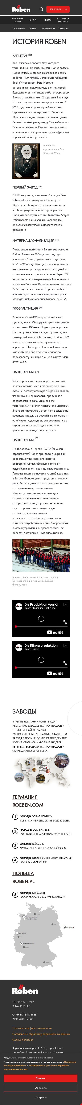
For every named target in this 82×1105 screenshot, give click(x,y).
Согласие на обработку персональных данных (41, 1034)
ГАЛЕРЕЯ (32, 28)
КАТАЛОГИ (63, 28)
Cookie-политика (22, 1040)
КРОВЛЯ (47, 20)
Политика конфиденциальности (32, 1028)
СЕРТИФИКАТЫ (48, 28)
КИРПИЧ (32, 20)
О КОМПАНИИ (18, 28)
